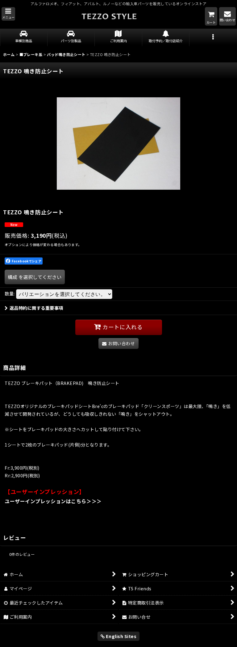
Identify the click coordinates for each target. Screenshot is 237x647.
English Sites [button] (120, 636)
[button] (8, 14)
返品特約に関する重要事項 (36, 308)
